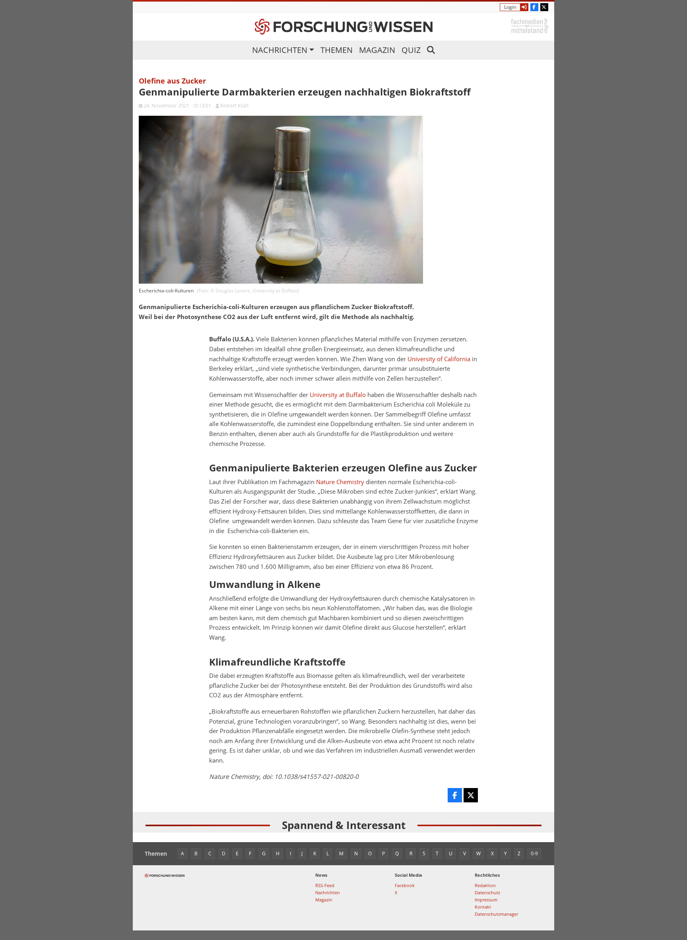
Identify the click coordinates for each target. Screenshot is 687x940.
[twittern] (471, 795)
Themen (336, 50)
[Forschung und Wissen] (344, 27)
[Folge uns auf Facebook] (534, 7)
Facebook (405, 885)
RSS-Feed (324, 885)
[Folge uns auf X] (544, 7)
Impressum (486, 900)
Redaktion (485, 885)
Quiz (411, 50)
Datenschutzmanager (496, 914)
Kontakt (483, 907)
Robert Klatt (234, 105)
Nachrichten (279, 50)
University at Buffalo (338, 395)
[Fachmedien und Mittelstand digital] (529, 25)
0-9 (534, 853)
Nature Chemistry (340, 482)
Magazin (377, 50)
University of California (439, 359)
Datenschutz (487, 892)
